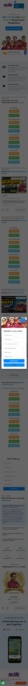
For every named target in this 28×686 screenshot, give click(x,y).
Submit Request (14, 360)
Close (14, 365)
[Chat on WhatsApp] (3, 683)
